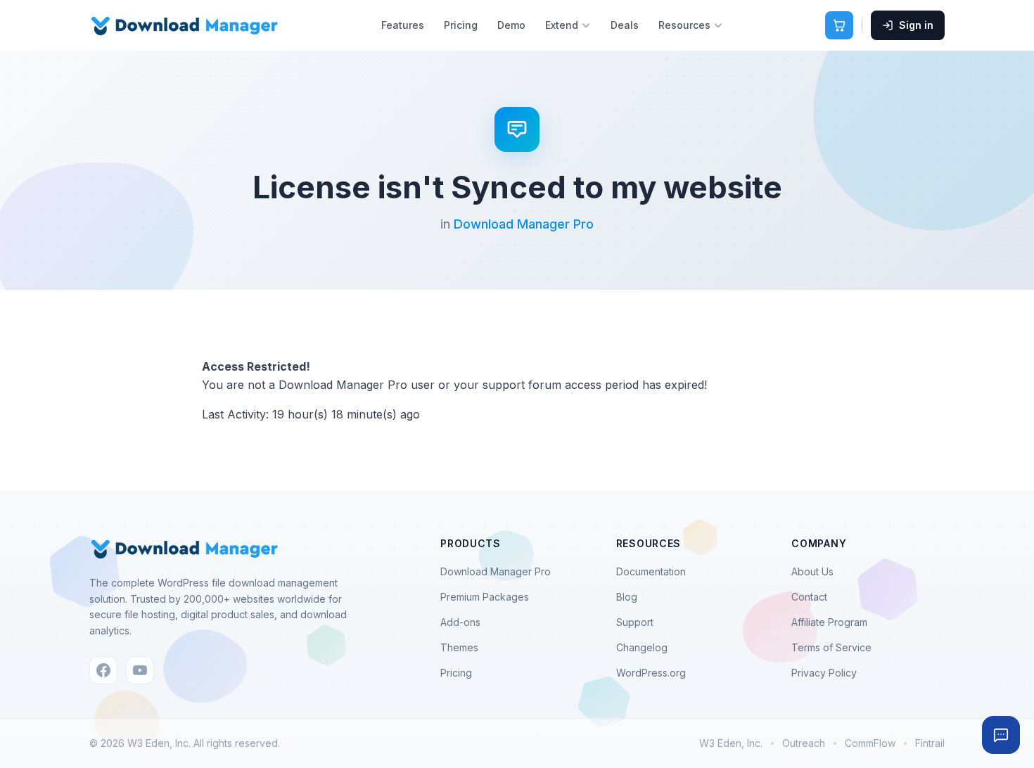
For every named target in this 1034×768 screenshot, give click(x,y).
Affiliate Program (829, 622)
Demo (511, 25)
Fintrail (930, 743)
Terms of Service (831, 647)
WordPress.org (651, 673)
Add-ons (460, 622)
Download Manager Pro (524, 224)
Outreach (803, 743)
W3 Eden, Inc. (730, 743)
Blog (626, 597)
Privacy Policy (824, 673)
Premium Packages (484, 597)
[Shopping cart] (839, 25)
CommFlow (870, 743)
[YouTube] (140, 670)
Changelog (642, 647)
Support (634, 622)
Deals (625, 25)
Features (402, 25)
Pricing (461, 25)
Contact (809, 597)
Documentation (651, 571)
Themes (459, 647)
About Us (812, 571)
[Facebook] (103, 670)
